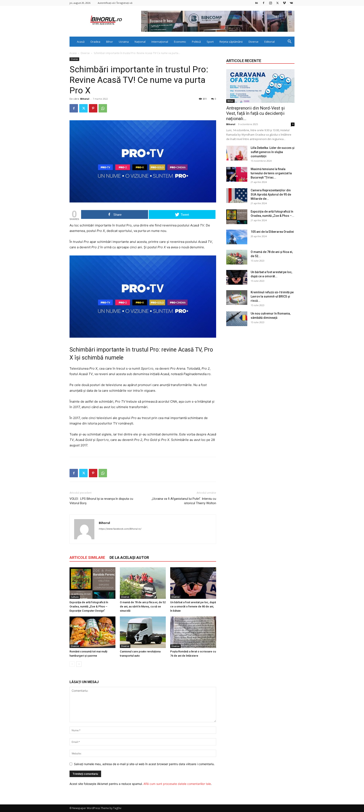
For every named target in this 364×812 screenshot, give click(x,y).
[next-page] (79, 664)
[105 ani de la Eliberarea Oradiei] (236, 237)
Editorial (269, 42)
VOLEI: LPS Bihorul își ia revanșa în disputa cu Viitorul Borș (101, 501)
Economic (180, 42)
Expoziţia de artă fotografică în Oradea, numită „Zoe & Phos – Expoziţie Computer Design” (89, 606)
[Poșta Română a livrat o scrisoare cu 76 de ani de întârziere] (193, 632)
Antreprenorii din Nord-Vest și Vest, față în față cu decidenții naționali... (255, 113)
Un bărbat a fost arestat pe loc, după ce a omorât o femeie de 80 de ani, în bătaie (193, 606)
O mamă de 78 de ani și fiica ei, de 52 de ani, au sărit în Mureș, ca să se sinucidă (143, 606)
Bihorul (84, 98)
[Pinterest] (93, 108)
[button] (289, 42)
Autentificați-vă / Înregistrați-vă (115, 2)
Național (140, 42)
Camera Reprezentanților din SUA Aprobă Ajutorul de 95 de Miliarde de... (271, 194)
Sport (210, 42)
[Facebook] (263, 3)
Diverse (253, 42)
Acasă (80, 42)
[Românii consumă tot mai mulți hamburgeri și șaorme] (92, 632)
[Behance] (256, 3)
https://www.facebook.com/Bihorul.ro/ (120, 528)
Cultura (75, 596)
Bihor (109, 42)
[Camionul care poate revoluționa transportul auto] (143, 632)
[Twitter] (277, 3)
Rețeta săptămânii (231, 42)
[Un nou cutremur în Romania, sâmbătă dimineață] (236, 318)
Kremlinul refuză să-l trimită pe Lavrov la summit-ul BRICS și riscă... (272, 296)
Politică (196, 42)
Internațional (159, 42)
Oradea (95, 42)
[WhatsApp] (103, 108)
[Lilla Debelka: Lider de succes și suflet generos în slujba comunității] (236, 153)
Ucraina (124, 42)
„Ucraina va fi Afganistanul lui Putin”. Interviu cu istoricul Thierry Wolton (184, 501)
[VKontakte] (291, 3)
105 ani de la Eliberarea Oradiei (272, 231)
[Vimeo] (284, 3)
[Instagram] (270, 3)
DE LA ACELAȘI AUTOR (129, 557)
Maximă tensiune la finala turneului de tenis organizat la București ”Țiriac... (271, 173)
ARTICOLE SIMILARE (87, 557)
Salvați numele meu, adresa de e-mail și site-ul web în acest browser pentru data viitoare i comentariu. (144, 764)
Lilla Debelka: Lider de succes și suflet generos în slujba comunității (272, 152)
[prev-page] (72, 664)
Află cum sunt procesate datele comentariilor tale (177, 784)
